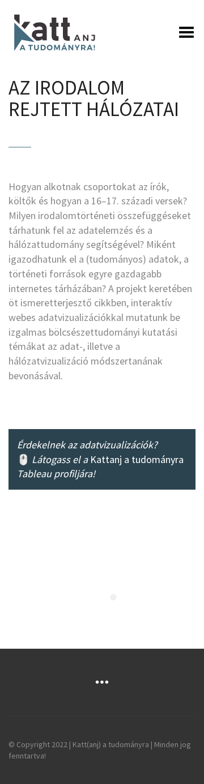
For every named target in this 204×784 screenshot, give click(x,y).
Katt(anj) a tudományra (111, 744)
